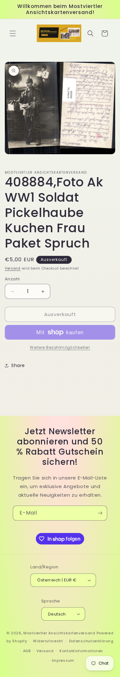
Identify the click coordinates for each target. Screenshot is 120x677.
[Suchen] (91, 33)
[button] (13, 33)
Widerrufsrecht (48, 641)
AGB (27, 650)
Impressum (63, 660)
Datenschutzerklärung (91, 641)
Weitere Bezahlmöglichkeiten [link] (60, 347)
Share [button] (18, 365)
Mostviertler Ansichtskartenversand (59, 633)
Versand (12, 268)
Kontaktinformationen (81, 650)
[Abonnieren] (100, 513)
